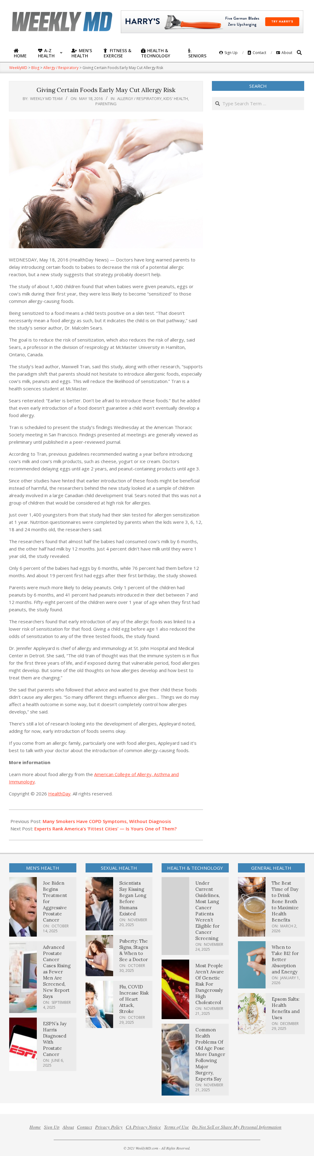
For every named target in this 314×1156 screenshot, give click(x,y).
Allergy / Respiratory (139, 98)
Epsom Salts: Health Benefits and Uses (286, 1008)
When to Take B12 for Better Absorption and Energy (285, 959)
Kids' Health (175, 98)
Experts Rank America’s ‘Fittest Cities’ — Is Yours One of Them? (105, 828)
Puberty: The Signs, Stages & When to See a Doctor (133, 950)
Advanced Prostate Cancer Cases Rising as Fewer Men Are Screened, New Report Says (57, 971)
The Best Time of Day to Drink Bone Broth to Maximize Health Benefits (285, 901)
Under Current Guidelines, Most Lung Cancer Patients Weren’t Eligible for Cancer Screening (207, 910)
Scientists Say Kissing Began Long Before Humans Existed (132, 898)
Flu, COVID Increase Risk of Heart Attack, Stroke (134, 999)
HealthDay (59, 794)
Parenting (106, 103)
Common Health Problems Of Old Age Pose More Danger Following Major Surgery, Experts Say (210, 1054)
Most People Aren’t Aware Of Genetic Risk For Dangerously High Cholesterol (209, 984)
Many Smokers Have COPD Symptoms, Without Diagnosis (107, 821)
